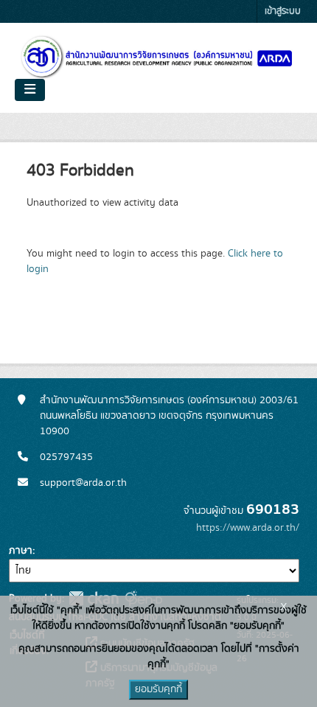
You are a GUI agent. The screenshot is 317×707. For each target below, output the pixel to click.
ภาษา (20, 550)
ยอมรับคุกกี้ (158, 689)
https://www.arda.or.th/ (247, 527)
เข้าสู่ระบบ (283, 11)
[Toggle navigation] (30, 90)
